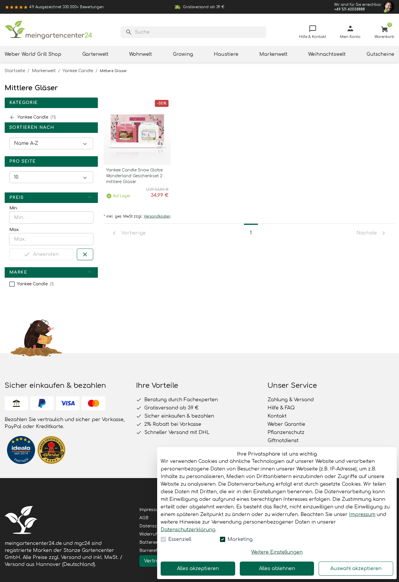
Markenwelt (44, 71)
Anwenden (46, 254)
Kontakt (277, 416)
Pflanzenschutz (286, 432)
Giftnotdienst (283, 440)
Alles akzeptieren (198, 568)
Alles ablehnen (277, 568)
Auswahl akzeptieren (355, 568)
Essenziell (179, 539)
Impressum (362, 514)
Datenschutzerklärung (188, 529)
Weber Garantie (286, 424)
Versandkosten (157, 216)
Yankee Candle (78, 71)
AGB (143, 518)
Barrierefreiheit (154, 550)
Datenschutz (152, 526)
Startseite (15, 71)
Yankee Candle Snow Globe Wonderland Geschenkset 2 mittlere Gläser (134, 176)
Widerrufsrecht (154, 534)
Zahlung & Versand (291, 399)
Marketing (240, 539)
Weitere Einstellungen (277, 552)
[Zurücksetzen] (85, 254)
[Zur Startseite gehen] (48, 30)
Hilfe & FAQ (281, 408)
